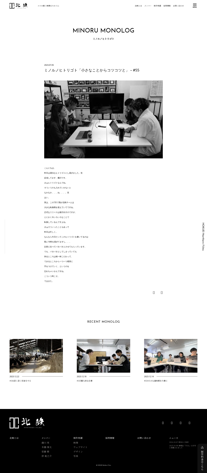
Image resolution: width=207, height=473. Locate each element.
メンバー (147, 5)
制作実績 (157, 5)
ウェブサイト (80, 447)
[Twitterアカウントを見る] (181, 423)
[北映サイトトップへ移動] (27, 423)
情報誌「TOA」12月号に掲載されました (182, 447)
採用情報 (167, 5)
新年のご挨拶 (179, 442)
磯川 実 (45, 442)
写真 (75, 456)
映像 (75, 442)
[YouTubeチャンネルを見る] (163, 423)
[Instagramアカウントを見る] (189, 423)
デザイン (78, 451)
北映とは (138, 5)
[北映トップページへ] (19, 6)
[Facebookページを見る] (172, 423)
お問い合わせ (178, 5)
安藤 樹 (45, 451)
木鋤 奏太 (47, 447)
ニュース (173, 437)
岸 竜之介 (47, 456)
